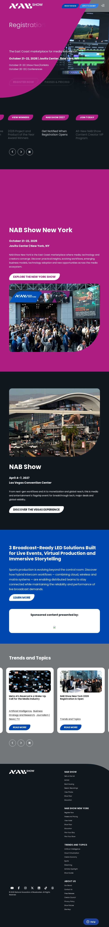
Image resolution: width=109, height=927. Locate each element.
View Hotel (68, 821)
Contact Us (68, 889)
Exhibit (66, 780)
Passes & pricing (57, 79)
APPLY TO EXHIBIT (89, 6)
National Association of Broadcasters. (29, 892)
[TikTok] (46, 888)
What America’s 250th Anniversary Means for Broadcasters (80, 697)
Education (68, 800)
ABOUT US (70, 881)
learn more (21, 598)
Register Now (69, 813)
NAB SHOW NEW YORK (76, 808)
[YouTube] (12, 888)
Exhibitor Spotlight (71, 869)
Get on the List (69, 776)
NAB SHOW (70, 771)
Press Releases (69, 893)
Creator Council (70, 897)
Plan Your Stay (69, 832)
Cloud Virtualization (71, 853)
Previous (12, 151)
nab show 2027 (18, 117)
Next (23, 151)
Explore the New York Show (34, 277)
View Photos (68, 792)
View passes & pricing (88, 119)
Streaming (68, 865)
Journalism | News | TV (72, 715)
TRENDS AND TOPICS (75, 844)
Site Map (67, 909)
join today (50, 117)
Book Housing (69, 784)
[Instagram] (25, 888)
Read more (21, 728)
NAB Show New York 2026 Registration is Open (23, 697)
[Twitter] (32, 888)
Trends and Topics (19, 719)
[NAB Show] (30, 6)
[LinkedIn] (39, 888)
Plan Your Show (69, 836)
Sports (66, 861)
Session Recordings (71, 788)
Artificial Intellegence (72, 849)
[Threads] (52, 888)
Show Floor (68, 796)
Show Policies (69, 905)
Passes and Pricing (71, 817)
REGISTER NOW (70, 6)
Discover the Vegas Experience (36, 510)
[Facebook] (19, 888)
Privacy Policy (69, 901)
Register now (23, 79)
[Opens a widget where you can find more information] (91, 922)
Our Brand (68, 885)
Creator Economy (70, 857)
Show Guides (68, 873)
